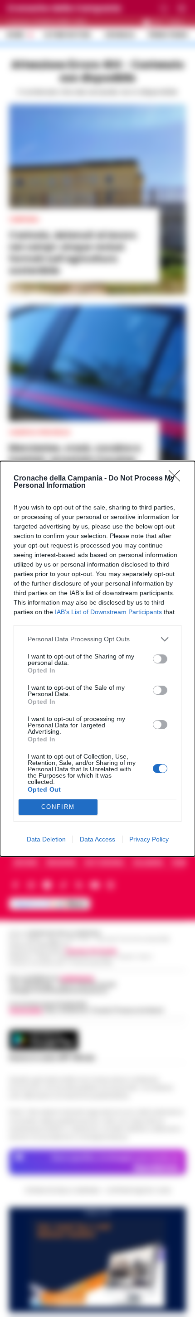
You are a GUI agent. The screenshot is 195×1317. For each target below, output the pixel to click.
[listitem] (97, 639)
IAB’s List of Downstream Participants (108, 611)
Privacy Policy (149, 839)
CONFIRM (58, 806)
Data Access (97, 839)
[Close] (177, 478)
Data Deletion (46, 839)
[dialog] (97, 658)
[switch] (160, 658)
